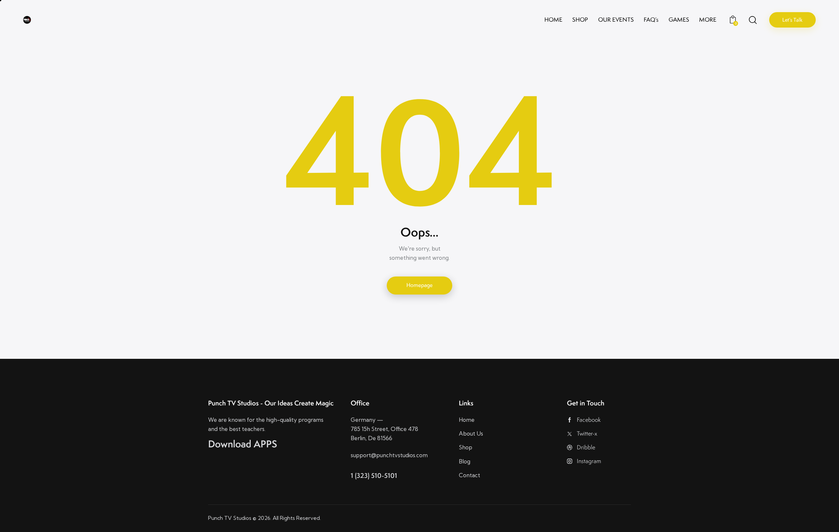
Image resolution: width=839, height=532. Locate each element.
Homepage (419, 285)
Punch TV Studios (229, 518)
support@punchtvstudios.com (389, 455)
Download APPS (242, 443)
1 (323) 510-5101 (374, 475)
